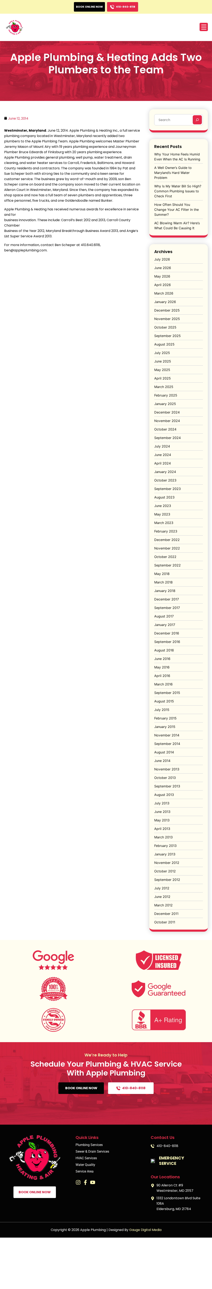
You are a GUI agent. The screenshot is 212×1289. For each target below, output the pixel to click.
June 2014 (162, 761)
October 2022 (165, 557)
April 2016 (162, 676)
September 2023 (167, 489)
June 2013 (162, 812)
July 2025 (162, 353)
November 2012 (166, 863)
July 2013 (161, 803)
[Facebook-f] (85, 1182)
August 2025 (164, 344)
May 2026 (162, 276)
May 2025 (162, 370)
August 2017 (164, 616)
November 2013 (166, 769)
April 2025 (162, 378)
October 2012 (165, 871)
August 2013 (164, 795)
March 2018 (163, 582)
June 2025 (162, 361)
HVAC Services (86, 1158)
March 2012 (163, 905)
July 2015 (161, 710)
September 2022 (167, 565)
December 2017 (166, 599)
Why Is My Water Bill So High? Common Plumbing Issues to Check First (177, 191)
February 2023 (165, 531)
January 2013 (164, 854)
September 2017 (167, 608)
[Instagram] (78, 1182)
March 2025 (163, 387)
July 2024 (162, 446)
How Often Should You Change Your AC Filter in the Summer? (176, 210)
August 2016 (164, 650)
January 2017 (164, 625)
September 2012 (167, 880)
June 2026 (162, 268)
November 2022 (167, 548)
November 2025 (167, 319)
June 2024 (162, 455)
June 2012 (162, 897)
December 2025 (167, 310)
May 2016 (162, 667)
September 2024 (167, 438)
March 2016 (163, 684)
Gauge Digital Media (145, 1229)
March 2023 (163, 523)
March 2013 (163, 837)
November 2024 (167, 421)
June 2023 (162, 506)
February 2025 (165, 395)
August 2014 (164, 752)
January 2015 (164, 727)
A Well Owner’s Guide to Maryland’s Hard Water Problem (173, 173)
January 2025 (165, 404)
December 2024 (167, 412)
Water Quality (85, 1165)
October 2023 (165, 480)
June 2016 (162, 659)
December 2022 (167, 540)
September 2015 (167, 693)
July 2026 (162, 259)
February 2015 (165, 718)
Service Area (85, 1171)
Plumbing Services (89, 1145)
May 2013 (162, 820)
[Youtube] (92, 1182)
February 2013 (165, 846)
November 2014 (166, 735)
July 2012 (161, 888)
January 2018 (164, 591)
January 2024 (165, 472)
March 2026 (163, 293)
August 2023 (164, 497)
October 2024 (165, 429)
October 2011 (164, 922)
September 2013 (167, 786)
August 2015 (164, 701)
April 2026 (162, 285)
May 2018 (162, 574)
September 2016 (167, 642)
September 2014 (167, 744)
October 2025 (165, 327)
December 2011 (166, 914)
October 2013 (165, 778)
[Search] (197, 119)
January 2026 (165, 302)
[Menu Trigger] (204, 27)
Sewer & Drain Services (92, 1151)
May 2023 (162, 514)
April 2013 (162, 829)
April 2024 (162, 463)
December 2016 (166, 633)
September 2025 (167, 336)
